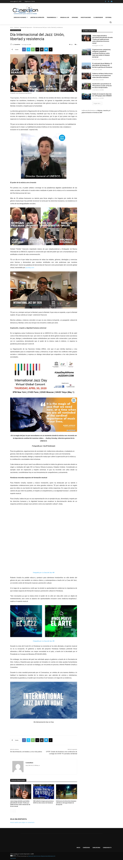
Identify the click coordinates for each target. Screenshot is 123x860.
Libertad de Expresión (26, 27)
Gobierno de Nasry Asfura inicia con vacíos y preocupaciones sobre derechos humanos (102, 75)
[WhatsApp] (33, 49)
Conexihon (17, 44)
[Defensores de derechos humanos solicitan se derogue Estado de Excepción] (66, 791)
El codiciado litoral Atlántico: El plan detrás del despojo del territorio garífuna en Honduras (102, 65)
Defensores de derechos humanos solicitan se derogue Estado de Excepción (66, 802)
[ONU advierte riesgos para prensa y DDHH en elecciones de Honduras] (43, 791)
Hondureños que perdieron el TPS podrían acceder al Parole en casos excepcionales (102, 85)
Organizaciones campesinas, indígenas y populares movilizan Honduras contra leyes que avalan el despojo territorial (101, 53)
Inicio (11, 27)
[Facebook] (105, 1)
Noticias (16, 27)
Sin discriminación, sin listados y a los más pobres (26, 752)
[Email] (37, 49)
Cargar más (96, 103)
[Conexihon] (11, 44)
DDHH (58, 798)
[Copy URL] (50, 49)
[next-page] (14, 811)
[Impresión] (42, 49)
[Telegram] (46, 49)
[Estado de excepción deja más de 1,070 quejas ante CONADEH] (86, 96)
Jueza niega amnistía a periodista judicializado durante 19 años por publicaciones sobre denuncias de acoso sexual (102, 39)
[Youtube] (111, 1)
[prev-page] (11, 811)
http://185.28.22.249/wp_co (33, 765)
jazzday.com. (29, 267)
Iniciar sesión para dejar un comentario (22, 822)
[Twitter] (108, 1)
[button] (110, 22)
